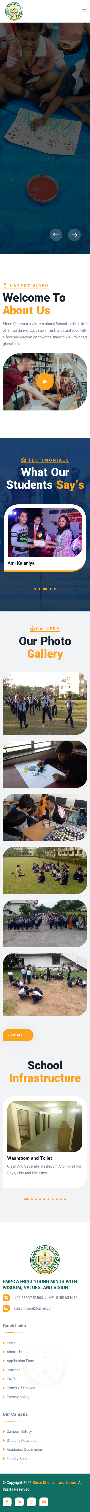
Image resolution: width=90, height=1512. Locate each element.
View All (15, 1035)
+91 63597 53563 (28, 1298)
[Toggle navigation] (84, 11)
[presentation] (56, 234)
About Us (14, 1352)
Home (11, 1343)
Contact (13, 1370)
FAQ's (11, 1379)
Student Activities (21, 1440)
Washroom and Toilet (29, 1158)
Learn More (18, 211)
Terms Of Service (20, 1388)
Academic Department (25, 1449)
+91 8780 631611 (63, 1297)
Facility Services (19, 1459)
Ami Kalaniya (21, 563)
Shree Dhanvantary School (55, 1482)
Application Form (20, 1361)
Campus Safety (19, 1431)
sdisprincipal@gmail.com (33, 1308)
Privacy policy (17, 1397)
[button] (37, 590)
